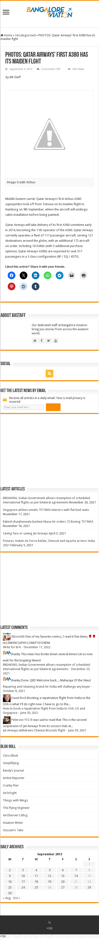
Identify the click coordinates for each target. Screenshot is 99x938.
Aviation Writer (13, 822)
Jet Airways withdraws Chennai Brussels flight (34, 730)
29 (89, 887)
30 (10, 893)
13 (62, 876)
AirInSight (10, 793)
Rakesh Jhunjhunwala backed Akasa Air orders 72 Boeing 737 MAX (48, 521)
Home (7, 35)
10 (23, 876)
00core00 (17, 636)
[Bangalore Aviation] (49, 11)
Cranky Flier (11, 785)
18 (36, 881)
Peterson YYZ (20, 720)
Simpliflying (11, 763)
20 (62, 881)
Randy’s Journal (13, 770)
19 (49, 881)
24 (23, 887)
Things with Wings (15, 800)
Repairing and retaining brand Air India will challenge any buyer (46, 686)
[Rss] (49, 373)
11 (36, 876)
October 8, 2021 (14, 691)
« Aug (7, 898)
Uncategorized (25, 35)
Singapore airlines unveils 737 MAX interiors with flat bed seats (46, 510)
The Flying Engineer (16, 808)
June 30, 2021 (29, 713)
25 (36, 887)
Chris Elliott (10, 755)
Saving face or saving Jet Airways (25, 533)
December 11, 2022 (37, 647)
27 (62, 887)
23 (10, 887)
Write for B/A (12, 647)
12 (49, 876)
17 (23, 881)
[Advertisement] (36, 450)
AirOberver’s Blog (15, 815)
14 (76, 876)
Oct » (16, 898)
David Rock (18, 698)
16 (10, 881)
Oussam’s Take (13, 830)
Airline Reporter (14, 778)
